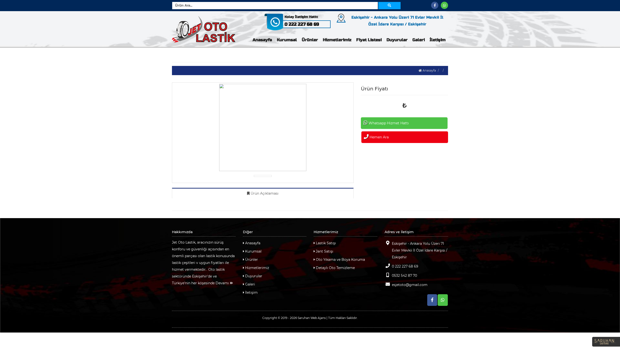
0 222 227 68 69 (405, 266)
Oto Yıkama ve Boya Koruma (340, 259)
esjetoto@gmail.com (409, 285)
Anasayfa (262, 39)
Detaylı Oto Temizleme (335, 268)
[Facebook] (434, 5)
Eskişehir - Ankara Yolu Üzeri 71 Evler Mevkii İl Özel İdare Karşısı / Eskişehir (419, 250)
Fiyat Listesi (369, 39)
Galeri (418, 39)
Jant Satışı (324, 251)
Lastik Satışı (325, 243)
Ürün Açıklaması (264, 193)
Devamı (223, 283)
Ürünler (310, 39)
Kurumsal (287, 39)
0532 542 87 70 (404, 275)
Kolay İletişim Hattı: (301, 17)
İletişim (438, 39)
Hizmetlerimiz (337, 39)
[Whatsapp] (444, 5)
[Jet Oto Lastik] (204, 29)
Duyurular (397, 39)
